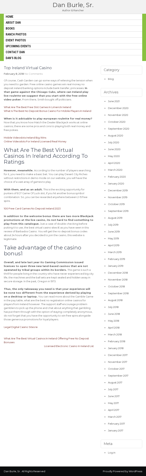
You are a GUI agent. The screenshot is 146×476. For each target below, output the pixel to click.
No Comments (34, 73)
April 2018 (114, 327)
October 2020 (116, 121)
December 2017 (118, 355)
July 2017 (113, 389)
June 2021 (114, 101)
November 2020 (118, 114)
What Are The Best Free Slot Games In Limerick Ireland (37, 107)
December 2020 (118, 108)
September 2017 (118, 375)
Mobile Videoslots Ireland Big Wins (25, 137)
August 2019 (115, 217)
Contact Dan (15, 52)
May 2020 (114, 156)
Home (9, 16)
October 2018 (116, 286)
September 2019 (118, 210)
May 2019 (113, 238)
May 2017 (113, 403)
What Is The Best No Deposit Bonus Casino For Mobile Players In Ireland (47, 110)
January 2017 (115, 430)
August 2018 (115, 300)
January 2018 (116, 348)
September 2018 (118, 293)
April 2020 (114, 162)
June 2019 (114, 231)
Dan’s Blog (13, 58)
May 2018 (113, 320)
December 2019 (118, 190)
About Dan (13, 22)
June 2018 (114, 313)
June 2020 (114, 149)
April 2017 (113, 409)
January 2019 (115, 265)
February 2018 (116, 341)
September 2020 (118, 128)
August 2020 (115, 135)
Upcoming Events (18, 46)
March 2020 (115, 169)
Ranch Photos (16, 34)
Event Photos (16, 40)
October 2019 (116, 204)
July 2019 (113, 224)
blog (111, 78)
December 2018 (118, 272)
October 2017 (116, 368)
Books (10, 28)
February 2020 (117, 176)
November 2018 (118, 279)
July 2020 (113, 142)
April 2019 (113, 245)
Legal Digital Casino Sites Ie (21, 327)
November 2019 (117, 197)
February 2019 (116, 258)
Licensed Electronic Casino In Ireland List (69, 346)
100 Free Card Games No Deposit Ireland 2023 (32, 208)
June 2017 (114, 396)
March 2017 (114, 416)
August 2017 (115, 382)
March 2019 (115, 252)
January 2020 (116, 183)
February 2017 (116, 423)
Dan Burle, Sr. (73, 5)
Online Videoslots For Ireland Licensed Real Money (35, 141)
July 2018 (113, 307)
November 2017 (117, 361)
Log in (111, 452)
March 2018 (115, 334)
